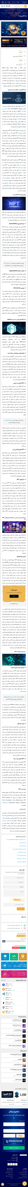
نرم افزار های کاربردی (24, 1174)
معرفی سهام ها (10, 1174)
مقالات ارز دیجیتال (18, 13)
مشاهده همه (3, 980)
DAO (11, 486)
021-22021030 (13, 1159)
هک (20, 170)
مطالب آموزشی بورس (10, 1171)
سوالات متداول (24, 1171)
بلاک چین (4, 109)
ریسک (20, 165)
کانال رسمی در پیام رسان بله (22, 1177)
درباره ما (11, 1177)
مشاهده (25, 1104)
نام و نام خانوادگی (22, 1121)
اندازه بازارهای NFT (8, 263)
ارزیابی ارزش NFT (15, 601)
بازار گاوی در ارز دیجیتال (21, 862)
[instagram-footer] (11, 1164)
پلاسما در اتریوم (23, 843)
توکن (19, 131)
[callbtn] (2, 1184)
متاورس (7, 377)
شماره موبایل (23, 1127)
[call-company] (9, 6)
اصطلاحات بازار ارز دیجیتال (9, 13)
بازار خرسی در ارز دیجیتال (21, 858)
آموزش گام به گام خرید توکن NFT (15, 697)
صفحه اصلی (25, 13)
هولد (7, 181)
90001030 (15, 1141)
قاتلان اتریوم (11, 1100)
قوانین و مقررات (24, 1176)
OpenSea (4, 803)
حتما (14, 596)
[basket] (7, 6)
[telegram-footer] (16, 1164)
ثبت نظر (20, 909)
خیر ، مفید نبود (15, 948)
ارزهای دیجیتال (6, 821)
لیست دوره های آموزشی (9, 1172)
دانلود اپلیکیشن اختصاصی (23, 1172)
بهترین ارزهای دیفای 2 (23, 1100)
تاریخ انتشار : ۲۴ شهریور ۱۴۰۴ (9, 1099)
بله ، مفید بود (22, 948)
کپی (4, 941)
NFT (25, 106)
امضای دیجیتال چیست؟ (21, 855)
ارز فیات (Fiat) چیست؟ (21, 852)
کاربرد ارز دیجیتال (22, 846)
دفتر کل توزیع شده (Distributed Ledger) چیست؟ (16, 839)
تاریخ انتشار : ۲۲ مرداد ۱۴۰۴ (23, 1099)
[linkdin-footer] (9, 1164)
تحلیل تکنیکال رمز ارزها (9, 1176)
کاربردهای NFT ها (9, 420)
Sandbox (20, 119)
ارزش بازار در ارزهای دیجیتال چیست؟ (19, 849)
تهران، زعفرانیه (13, 1157)
